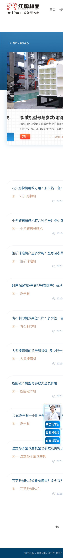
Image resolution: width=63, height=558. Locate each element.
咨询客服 (53, 424)
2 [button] (18, 101)
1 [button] (14, 101)
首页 (52, 9)
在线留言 (53, 440)
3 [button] (24, 101)
